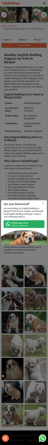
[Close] (43, 203)
